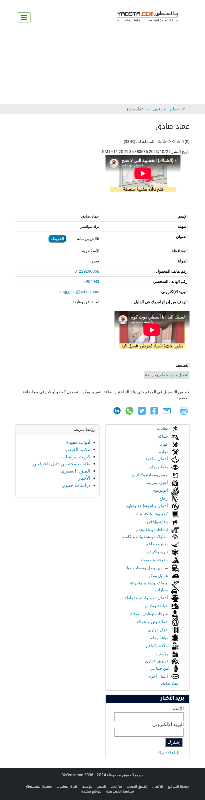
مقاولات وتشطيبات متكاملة (145, 536)
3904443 (91, 281)
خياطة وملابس (156, 606)
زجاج (164, 498)
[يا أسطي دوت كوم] (147, 17)
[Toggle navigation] (24, 17)
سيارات (162, 590)
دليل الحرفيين (164, 109)
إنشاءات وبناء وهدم (152, 529)
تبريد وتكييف (158, 552)
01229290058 (86, 271)
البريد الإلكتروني (168, 724)
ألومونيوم (160, 490)
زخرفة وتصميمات (153, 560)
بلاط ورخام (159, 467)
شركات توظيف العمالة (149, 614)
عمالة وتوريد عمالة (153, 622)
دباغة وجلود (159, 638)
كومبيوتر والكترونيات (151, 514)
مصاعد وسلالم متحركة (149, 583)
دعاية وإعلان (158, 522)
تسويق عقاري (157, 661)
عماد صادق (170, 683)
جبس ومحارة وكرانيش (149, 475)
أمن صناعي (160, 668)
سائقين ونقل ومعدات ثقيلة (146, 567)
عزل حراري (158, 630)
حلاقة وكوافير (157, 645)
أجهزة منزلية (158, 482)
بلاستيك (162, 653)
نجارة (164, 451)
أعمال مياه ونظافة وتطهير (147, 506)
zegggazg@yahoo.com (79, 291)
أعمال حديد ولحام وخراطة (166, 375)
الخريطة (57, 238)
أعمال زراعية (157, 459)
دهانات (163, 428)
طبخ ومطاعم (157, 544)
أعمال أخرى (158, 676)
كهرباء (163, 444)
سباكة (163, 436)
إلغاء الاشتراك (167, 752)
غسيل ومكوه (157, 575)
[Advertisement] (102, 67)
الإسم (178, 708)
